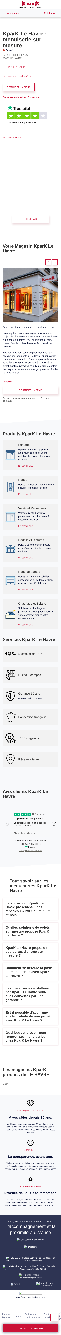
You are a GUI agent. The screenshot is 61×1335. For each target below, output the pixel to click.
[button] (4, 4)
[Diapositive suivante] (55, 262)
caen (5, 1084)
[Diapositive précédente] (48, 262)
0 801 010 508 (32, 1275)
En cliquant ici (47, 1285)
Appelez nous (47, 1283)
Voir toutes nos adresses (32, 1261)
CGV (18, 1316)
